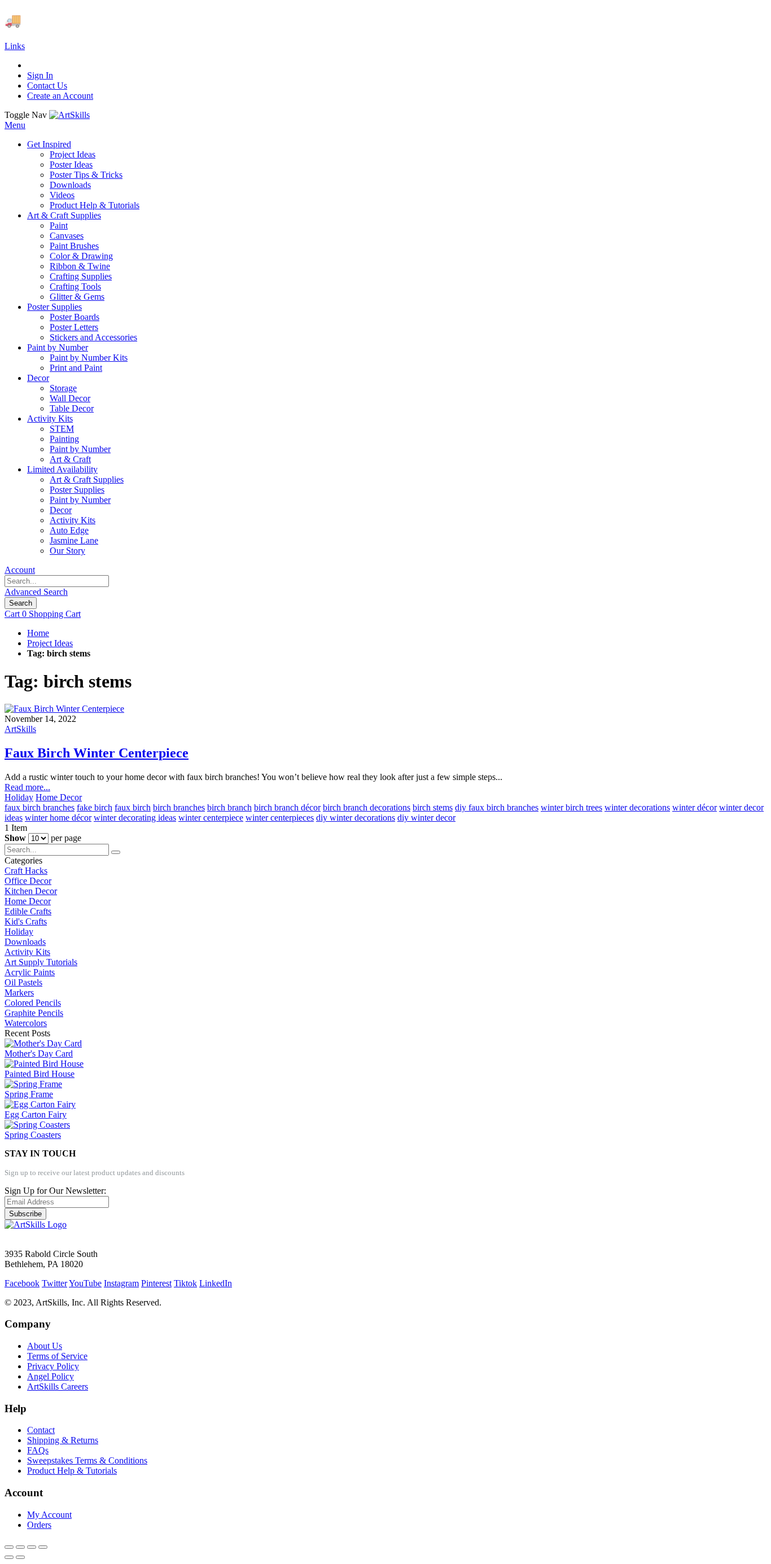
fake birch (94, 807)
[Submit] (115, 852)
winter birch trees (571, 807)
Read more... (27, 787)
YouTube (85, 1283)
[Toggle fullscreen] (31, 1547)
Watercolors (26, 1023)
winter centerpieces (280, 817)
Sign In (40, 75)
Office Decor (28, 881)
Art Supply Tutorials (41, 962)
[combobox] (57, 581)
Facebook (22, 1283)
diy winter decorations (355, 817)
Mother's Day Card (39, 1053)
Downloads (25, 942)
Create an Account (60, 95)
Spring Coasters (33, 1135)
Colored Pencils (33, 1002)
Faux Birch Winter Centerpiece (97, 753)
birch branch (229, 807)
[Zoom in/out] (42, 1547)
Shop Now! (208, 20)
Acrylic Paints (30, 972)
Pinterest (156, 1283)
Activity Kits (27, 952)
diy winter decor (426, 817)
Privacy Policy (53, 1366)
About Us (44, 1346)
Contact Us (47, 85)
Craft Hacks (26, 870)
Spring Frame (29, 1094)
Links (15, 46)
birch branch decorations (366, 807)
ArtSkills (20, 729)
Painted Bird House (40, 1074)
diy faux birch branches (496, 807)
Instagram (121, 1283)
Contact (41, 1430)
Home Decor (59, 797)
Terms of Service (57, 1356)
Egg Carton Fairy (36, 1114)
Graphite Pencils (34, 1013)
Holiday (19, 797)
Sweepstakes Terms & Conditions (87, 1460)
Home (38, 633)
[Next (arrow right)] (20, 1557)
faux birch (133, 807)
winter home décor (58, 817)
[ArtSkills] (69, 115)
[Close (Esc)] (9, 1547)
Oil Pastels (23, 982)
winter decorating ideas (135, 817)
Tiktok (185, 1283)
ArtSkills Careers (57, 1386)
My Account (49, 1514)
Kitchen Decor (31, 891)
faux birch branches (40, 807)
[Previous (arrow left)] (9, 1557)
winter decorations (637, 807)
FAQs (38, 1450)
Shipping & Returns (62, 1440)
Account (20, 570)
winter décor (694, 807)
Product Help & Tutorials (72, 1470)
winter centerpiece (210, 817)
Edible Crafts (28, 911)
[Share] (20, 1547)
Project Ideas (50, 643)
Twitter (54, 1283)
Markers (19, 992)
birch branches (179, 807)
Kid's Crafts (26, 921)
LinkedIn (215, 1283)
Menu (15, 125)
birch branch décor (287, 807)
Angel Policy (50, 1376)
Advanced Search (36, 592)
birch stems (433, 807)
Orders (39, 1525)
